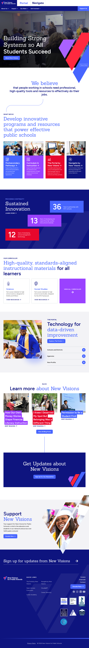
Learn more (11, 213)
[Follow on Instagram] (77, 591)
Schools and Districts (55, 350)
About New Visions (11, 58)
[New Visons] (8, 3)
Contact (83, 582)
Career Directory (46, 592)
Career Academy (31, 595)
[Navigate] (38, 3)
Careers (83, 577)
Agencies (50, 356)
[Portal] (24, 3)
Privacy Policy (31, 643)
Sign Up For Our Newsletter (44, 477)
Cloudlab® (44, 588)
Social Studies (41, 289)
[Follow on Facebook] (73, 591)
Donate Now (9, 536)
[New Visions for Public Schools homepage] (12, 586)
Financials (82, 579)
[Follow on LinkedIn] (80, 591)
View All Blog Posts (44, 431)
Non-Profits (51, 362)
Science (10, 289)
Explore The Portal (55, 341)
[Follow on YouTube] (84, 591)
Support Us (83, 8)
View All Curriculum (72, 289)
